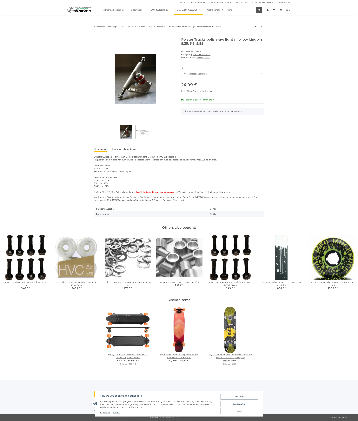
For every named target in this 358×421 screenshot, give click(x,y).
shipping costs (206, 91)
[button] (268, 10)
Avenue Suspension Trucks (176, 159)
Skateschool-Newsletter (221, 2)
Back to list (100, 26)
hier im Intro (210, 159)
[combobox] (222, 74)
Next (351, 264)
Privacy (116, 412)
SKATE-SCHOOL (243, 2)
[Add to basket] (96, 36)
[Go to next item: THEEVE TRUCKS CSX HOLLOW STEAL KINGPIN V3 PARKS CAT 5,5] (261, 27)
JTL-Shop (343, 417)
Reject (239, 411)
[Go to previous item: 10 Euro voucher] (255, 27)
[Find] (259, 10)
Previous (7, 264)
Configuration (239, 404)
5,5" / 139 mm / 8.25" (200, 54)
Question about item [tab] (124, 149)
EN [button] (181, 2)
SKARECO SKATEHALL (265, 2)
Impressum (105, 412)
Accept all (239, 396)
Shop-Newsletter (197, 2)
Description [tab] (100, 149)
